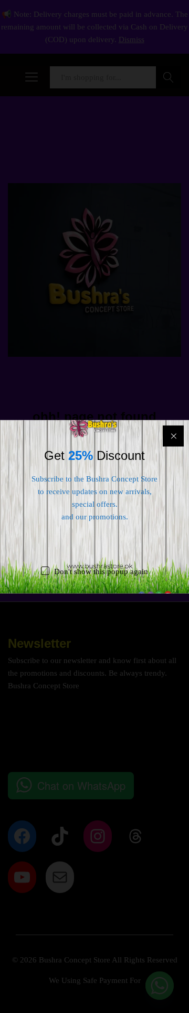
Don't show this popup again (101, 571)
